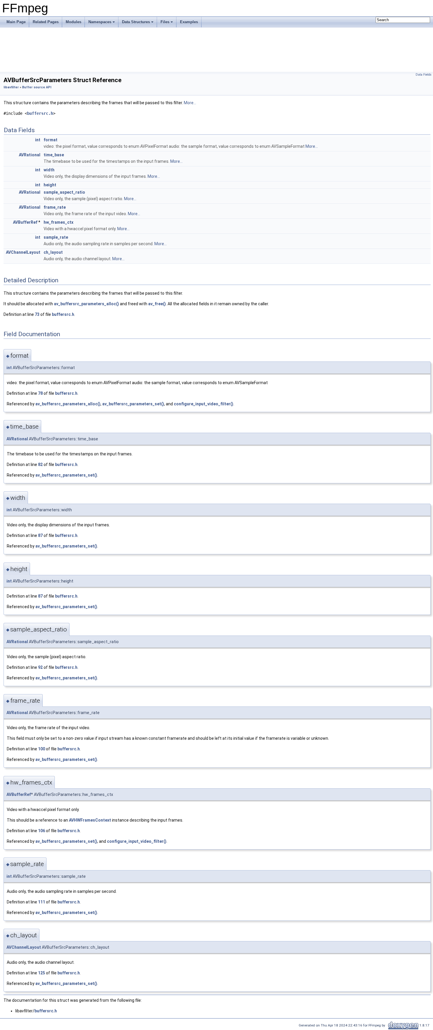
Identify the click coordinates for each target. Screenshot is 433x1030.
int (37, 139)
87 (40, 535)
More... (190, 102)
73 (37, 314)
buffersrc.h (40, 113)
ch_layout (53, 252)
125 (41, 973)
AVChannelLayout (23, 252)
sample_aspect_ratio (64, 192)
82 (40, 464)
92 (40, 667)
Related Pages (46, 22)
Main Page (16, 22)
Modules (73, 22)
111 (41, 902)
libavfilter (11, 87)
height (50, 185)
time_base (54, 154)
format (50, 139)
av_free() (157, 303)
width (49, 169)
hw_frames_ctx (58, 222)
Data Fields (424, 75)
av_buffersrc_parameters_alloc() (86, 303)
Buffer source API (36, 87)
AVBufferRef (25, 222)
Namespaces (99, 22)
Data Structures (136, 22)
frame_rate (55, 207)
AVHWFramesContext (90, 820)
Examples (189, 22)
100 (41, 749)
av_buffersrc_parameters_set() (133, 404)
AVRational (29, 154)
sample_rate (56, 237)
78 (40, 393)
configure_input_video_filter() (203, 404)
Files (165, 22)
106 (41, 830)
